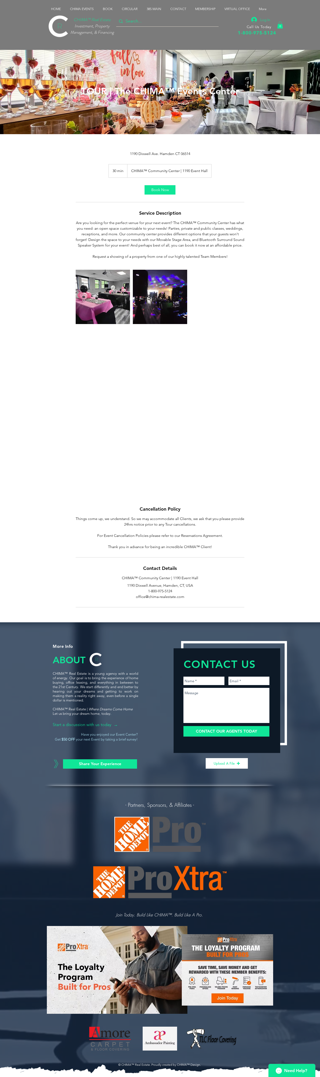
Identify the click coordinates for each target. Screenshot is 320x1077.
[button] (83, 9)
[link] (160, 190)
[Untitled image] (103, 297)
